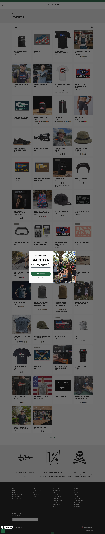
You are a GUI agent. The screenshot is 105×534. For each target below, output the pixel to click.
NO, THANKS (41, 277)
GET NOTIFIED (41, 273)
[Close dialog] (74, 253)
